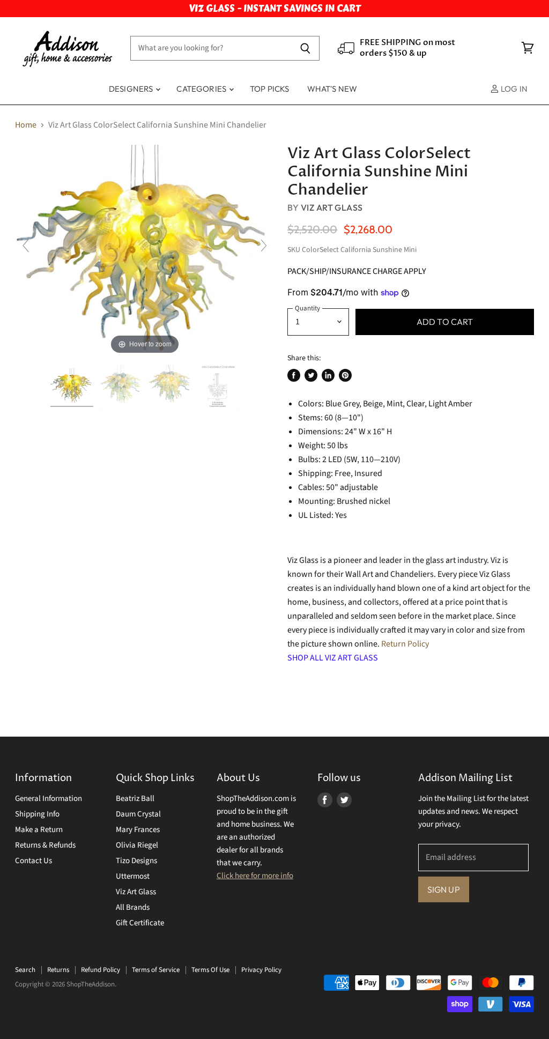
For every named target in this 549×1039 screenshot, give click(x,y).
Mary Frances (138, 829)
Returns (58, 970)
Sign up (443, 889)
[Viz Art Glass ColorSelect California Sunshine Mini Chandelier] (120, 388)
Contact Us (33, 860)
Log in (513, 89)
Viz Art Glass (332, 207)
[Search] (305, 48)
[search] (211, 48)
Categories (202, 89)
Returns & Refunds (45, 845)
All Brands (133, 907)
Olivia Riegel (137, 845)
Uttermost (133, 876)
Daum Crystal (138, 814)
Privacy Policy (261, 970)
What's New (332, 89)
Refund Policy (100, 970)
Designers (132, 89)
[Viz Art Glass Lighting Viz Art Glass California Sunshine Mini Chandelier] (71, 387)
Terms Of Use (210, 970)
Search (25, 970)
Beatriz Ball (135, 798)
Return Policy (405, 644)
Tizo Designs (136, 860)
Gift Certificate (140, 923)
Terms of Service (156, 970)
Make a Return (39, 829)
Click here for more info (255, 875)
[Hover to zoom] (144, 250)
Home (25, 125)
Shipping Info (37, 814)
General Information (48, 798)
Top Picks (269, 89)
